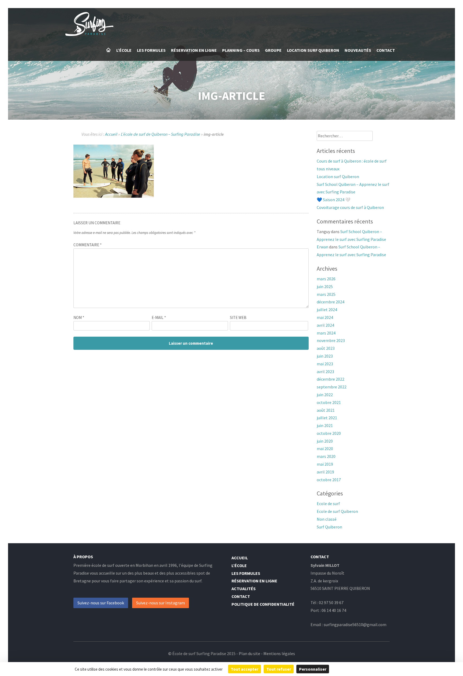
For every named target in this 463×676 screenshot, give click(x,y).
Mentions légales (279, 653)
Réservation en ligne (194, 50)
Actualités (244, 588)
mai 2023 (325, 363)
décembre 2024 (330, 301)
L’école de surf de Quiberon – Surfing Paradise (160, 134)
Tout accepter (244, 669)
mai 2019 (325, 464)
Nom (78, 317)
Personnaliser (312, 669)
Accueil (108, 50)
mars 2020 (326, 456)
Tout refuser (278, 669)
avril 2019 (325, 472)
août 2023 (326, 348)
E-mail (159, 317)
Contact (385, 50)
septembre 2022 (331, 387)
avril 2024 (325, 325)
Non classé (327, 519)
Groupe (273, 50)
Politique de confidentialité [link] (361, 669)
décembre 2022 (330, 379)
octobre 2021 (329, 402)
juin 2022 (325, 394)
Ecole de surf (328, 503)
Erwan (322, 246)
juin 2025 (325, 286)
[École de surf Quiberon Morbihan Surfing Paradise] (89, 34)
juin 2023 (325, 356)
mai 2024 (325, 317)
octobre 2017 (329, 479)
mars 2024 (326, 333)
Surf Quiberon (329, 527)
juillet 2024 (327, 309)
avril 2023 (325, 371)
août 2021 (326, 410)
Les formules (151, 50)
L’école (124, 50)
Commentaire (87, 244)
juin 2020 (325, 441)
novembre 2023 (331, 340)
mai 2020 (325, 448)
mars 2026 (326, 278)
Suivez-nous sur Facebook (100, 602)
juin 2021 (325, 425)
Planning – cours (241, 50)
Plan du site (249, 653)
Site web (238, 317)
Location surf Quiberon (313, 50)
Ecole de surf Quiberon (337, 511)
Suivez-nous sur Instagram (160, 602)
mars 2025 (326, 294)
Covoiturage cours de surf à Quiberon (350, 207)
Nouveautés (358, 50)
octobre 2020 (329, 433)
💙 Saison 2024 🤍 (333, 199)
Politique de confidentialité (263, 604)
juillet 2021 (327, 417)
